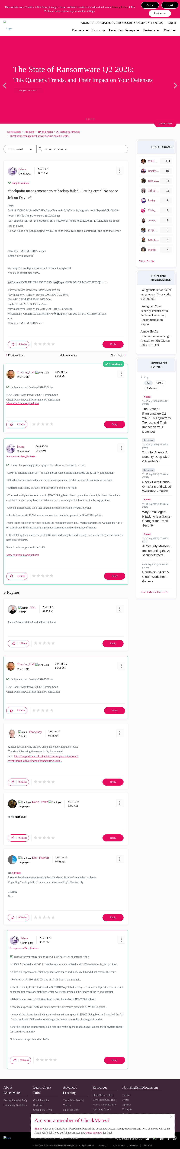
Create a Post (165, 123)
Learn (96, 30)
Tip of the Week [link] (71, 1110)
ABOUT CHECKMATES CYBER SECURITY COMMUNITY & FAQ (122, 22)
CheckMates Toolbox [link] (103, 1095)
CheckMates (14, 131)
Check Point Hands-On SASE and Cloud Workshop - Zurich (156, 486)
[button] (150, 5)
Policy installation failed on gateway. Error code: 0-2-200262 (156, 294)
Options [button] (123, 134)
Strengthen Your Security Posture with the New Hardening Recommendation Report (154, 315)
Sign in (38, 1128)
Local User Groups (122, 30)
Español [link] (126, 1095)
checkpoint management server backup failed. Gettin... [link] (40, 135)
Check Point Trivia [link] (42, 1110)
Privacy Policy (120, 7)
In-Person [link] (152, 388)
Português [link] (127, 1109)
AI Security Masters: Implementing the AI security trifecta (156, 550)
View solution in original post (22, 403)
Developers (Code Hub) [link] (104, 1100)
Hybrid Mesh (45, 131)
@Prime (16, 872)
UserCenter (147, 1145)
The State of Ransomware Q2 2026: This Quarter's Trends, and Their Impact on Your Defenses (156, 420)
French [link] (125, 1100)
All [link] (148, 383)
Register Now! (28, 90)
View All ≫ (147, 261)
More (167, 30)
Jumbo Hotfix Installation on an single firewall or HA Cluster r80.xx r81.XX (155, 338)
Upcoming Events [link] (101, 1109)
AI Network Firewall (68, 131)
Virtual (147, 397)
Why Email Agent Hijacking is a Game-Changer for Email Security (156, 518)
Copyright (103, 1145)
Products (78, 30)
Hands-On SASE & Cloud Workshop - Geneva (155, 576)
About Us (134, 1145)
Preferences (160, 13)
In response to (20, 456)
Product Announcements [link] (105, 1104)
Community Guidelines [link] (15, 1105)
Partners (149, 30)
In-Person (148, 440)
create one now (93, 1132)
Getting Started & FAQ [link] (15, 1100)
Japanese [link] (126, 1104)
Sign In (172, 22)
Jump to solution (20, 183)
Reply (113, 344)
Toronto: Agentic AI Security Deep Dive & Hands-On (155, 457)
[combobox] (82, 149)
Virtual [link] (159, 383)
